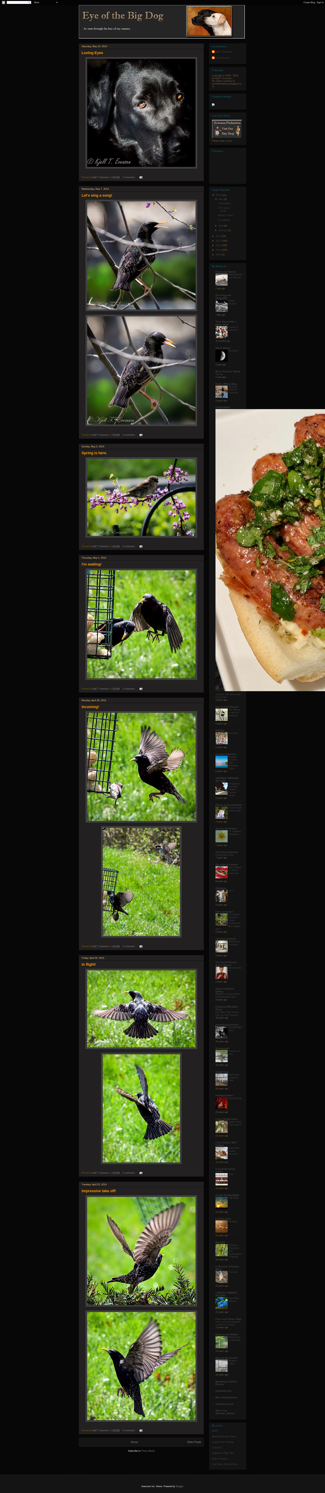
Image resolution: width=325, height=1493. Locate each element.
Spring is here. (94, 453)
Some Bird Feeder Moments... (234, 1151)
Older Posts (194, 1442)
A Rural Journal (224, 1404)
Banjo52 (220, 1242)
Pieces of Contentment (228, 805)
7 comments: (129, 177)
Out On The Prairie (226, 828)
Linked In (217, 1447)
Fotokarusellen (224, 1095)
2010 (219, 249)
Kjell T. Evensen (223, 51)
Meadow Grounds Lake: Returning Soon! (233, 763)
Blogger (179, 1486)
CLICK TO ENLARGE (227, 1195)
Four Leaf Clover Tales (228, 1319)
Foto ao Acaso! (224, 911)
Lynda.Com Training (222, 1442)
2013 (219, 236)
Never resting (235, 1098)
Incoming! (90, 707)
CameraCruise (223, 1390)
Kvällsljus (233, 1221)
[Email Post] (140, 177)
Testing (219, 374)
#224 (231, 1174)
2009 (219, 254)
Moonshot (233, 350)
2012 (219, 240)
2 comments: (129, 1173)
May (221, 199)
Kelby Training (219, 1458)
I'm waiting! (92, 564)
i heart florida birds (226, 1119)
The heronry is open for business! (234, 712)
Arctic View (221, 1072)
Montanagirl (222, 1048)
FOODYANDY (222, 407)
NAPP (215, 1430)
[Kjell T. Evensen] (213, 105)
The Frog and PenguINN (223, 296)
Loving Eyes (92, 53)
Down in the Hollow (226, 1334)
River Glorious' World (227, 371)
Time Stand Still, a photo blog (225, 323)
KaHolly (219, 730)
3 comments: (129, 435)
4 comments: (129, 546)
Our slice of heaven (226, 864)
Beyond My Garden (226, 1358)
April (221, 225)
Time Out (233, 733)
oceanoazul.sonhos (226, 1024)
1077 (231, 891)
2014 (219, 195)
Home (134, 1442)
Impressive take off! (99, 1191)
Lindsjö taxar (223, 1218)
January (223, 230)
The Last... (234, 1272)
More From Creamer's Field (234, 1077)
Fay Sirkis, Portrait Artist (224, 1464)
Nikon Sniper (222, 348)
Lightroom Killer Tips (223, 1453)
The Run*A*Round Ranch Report (225, 963)
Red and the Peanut (226, 707)
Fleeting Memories (224, 855)
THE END (233, 1198)
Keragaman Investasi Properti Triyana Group (234, 789)
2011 (218, 245)
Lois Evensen (222, 57)
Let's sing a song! (97, 195)
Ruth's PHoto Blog (226, 384)
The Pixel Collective (226, 852)
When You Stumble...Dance (224, 1412)
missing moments (225, 938)
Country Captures (225, 754)
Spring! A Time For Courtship (233, 389)
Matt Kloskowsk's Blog (224, 1436)
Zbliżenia (220, 888)
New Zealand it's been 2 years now (235, 870)
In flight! (89, 964)
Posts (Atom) (148, 1451)
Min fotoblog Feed (226, 1397)
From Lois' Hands (225, 271)
